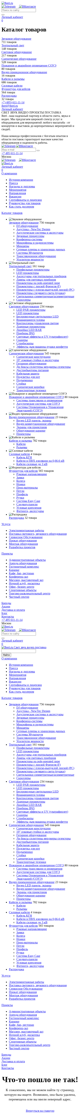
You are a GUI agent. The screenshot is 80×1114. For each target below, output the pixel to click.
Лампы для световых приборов (36, 279)
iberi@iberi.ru (9, 105)
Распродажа (16, 517)
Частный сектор (19, 596)
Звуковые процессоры (30, 236)
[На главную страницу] (7, 3)
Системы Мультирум (29, 252)
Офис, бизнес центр (21, 586)
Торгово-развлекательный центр (29, 593)
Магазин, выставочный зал (26, 580)
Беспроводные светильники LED (37, 316)
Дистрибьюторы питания (32, 370)
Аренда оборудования (23, 563)
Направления (17, 193)
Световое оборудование (24, 306)
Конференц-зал (18, 576)
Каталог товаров (12, 212)
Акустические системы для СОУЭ (38, 403)
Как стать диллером (21, 206)
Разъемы (21, 447)
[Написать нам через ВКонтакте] (27, 6)
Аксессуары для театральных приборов (41, 276)
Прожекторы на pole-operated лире (38, 283)
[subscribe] (38, 150)
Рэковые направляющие (31, 474)
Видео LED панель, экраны (33, 420)
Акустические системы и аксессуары (39, 232)
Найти (6, 655)
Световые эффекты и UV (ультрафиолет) (42, 336)
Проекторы (23, 433)
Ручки (20, 497)
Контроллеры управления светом (37, 323)
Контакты (7, 616)
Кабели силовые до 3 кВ (31, 464)
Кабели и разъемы (20, 440)
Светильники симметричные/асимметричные (45, 296)
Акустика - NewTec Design (33, 229)
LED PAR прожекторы (30, 309)
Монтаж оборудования (23, 543)
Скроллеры (23, 299)
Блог (4, 613)
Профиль (22, 494)
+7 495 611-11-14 (12, 153)
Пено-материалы (27, 487)
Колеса (20, 480)
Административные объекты (27, 559)
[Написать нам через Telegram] (10, 6)
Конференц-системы (29, 239)
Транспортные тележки (31, 390)
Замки (20, 477)
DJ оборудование (27, 226)
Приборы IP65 (25, 333)
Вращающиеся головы (30, 319)
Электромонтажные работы (26, 530)
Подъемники (24, 380)
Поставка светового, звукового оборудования (38, 533)
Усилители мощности (30, 259)
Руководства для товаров (25, 203)
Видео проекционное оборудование (32, 417)
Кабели (21, 444)
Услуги (5, 524)
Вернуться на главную (40, 1110)
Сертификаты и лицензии (25, 199)
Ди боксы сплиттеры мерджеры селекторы (43, 366)
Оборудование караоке (30, 430)
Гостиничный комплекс (24, 566)
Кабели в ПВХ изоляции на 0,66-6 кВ (40, 460)
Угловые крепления (28, 507)
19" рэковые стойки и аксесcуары (37, 360)
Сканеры (22, 340)
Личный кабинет (12, 17)
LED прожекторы (27, 272)
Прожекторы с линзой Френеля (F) (38, 286)
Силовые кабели (19, 454)
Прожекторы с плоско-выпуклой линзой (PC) (45, 289)
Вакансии (15, 196)
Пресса (13, 183)
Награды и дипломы (22, 186)
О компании (9, 173)
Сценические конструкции (33, 356)
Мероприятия (17, 189)
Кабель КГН (24, 457)
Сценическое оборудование (26, 353)
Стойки (21, 383)
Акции (5, 606)
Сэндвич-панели (27, 504)
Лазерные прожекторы (30, 326)
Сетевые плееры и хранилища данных (40, 249)
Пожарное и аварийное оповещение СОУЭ (36, 397)
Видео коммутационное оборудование (40, 423)
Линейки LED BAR (29, 330)
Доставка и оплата (13, 609)
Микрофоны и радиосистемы (35, 242)
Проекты (7, 553)
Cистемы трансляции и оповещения (39, 400)
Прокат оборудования (23, 540)
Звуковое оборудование (24, 222)
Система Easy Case (28, 501)
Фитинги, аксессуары (30, 511)
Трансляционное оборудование (36, 256)
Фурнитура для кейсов (23, 470)
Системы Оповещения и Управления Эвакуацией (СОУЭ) (39, 408)
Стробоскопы (24, 343)
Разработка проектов (22, 547)
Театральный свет (20, 266)
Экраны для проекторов (31, 427)
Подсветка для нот (28, 376)
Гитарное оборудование (31, 363)
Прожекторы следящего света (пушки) (40, 293)
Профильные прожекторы (32, 269)
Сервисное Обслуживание (26, 537)
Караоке (14, 570)
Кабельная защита (27, 373)
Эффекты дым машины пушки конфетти (42, 346)
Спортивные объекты (22, 590)
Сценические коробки (30, 387)
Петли (20, 491)
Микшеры (22, 246)
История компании (21, 179)
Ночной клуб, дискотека (24, 583)
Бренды (6, 603)
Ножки (20, 484)
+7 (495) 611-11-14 (12, 102)
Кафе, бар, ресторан (21, 573)
